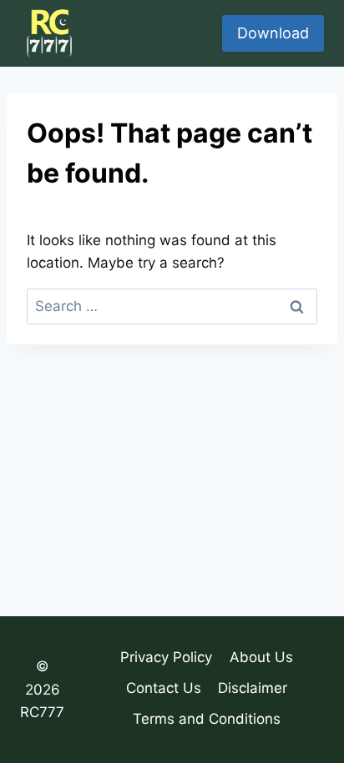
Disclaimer (252, 688)
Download (273, 33)
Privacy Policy (166, 657)
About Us (261, 657)
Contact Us (163, 688)
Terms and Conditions (207, 718)
